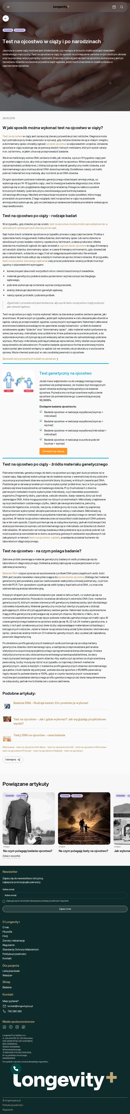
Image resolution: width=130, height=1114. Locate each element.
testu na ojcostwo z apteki (44, 537)
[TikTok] (23, 1027)
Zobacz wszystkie (11, 856)
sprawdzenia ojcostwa (71, 577)
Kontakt (7, 958)
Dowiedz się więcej (53, 451)
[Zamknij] (21, 1063)
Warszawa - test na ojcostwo (19, 747)
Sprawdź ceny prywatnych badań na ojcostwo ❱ (30, 358)
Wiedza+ (8, 975)
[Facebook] (11, 1027)
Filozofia (7, 931)
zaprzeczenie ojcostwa (73, 245)
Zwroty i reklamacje (14, 940)
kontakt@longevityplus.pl (20, 1006)
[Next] (124, 823)
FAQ (5, 936)
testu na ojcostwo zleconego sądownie (25, 261)
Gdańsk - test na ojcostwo (68, 750)
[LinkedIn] (4, 1027)
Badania (7, 987)
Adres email (8, 889)
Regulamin (9, 945)
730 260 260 (15, 1011)
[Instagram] (17, 1027)
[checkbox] (4, 901)
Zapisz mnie (65, 909)
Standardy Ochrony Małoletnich (21, 949)
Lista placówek (11, 971)
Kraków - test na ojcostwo (51, 747)
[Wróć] (6, 18)
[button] (15, 1068)
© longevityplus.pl (12, 1100)
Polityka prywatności (14, 954)
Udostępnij (10, 759)
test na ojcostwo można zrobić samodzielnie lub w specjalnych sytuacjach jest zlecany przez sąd (55, 226)
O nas (6, 927)
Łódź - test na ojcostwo (81, 747)
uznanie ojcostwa (56, 144)
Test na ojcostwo (12, 136)
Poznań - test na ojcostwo (37, 750)
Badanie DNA (10, 573)
